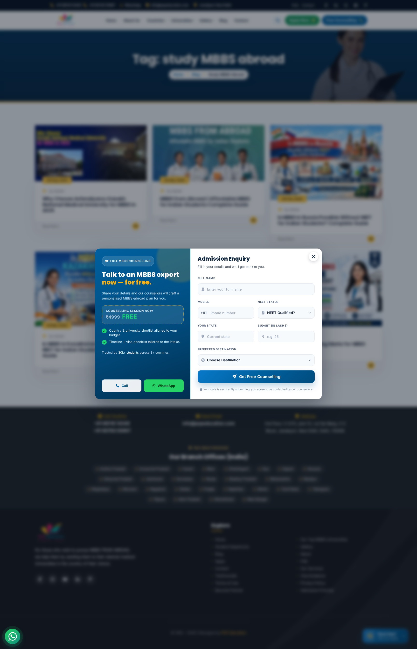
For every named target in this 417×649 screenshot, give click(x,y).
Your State (207, 325)
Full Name (206, 278)
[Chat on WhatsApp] (12, 636)
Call (125, 386)
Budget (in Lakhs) (273, 325)
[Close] (313, 256)
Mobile (203, 302)
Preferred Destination (217, 349)
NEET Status (268, 302)
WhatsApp (166, 386)
